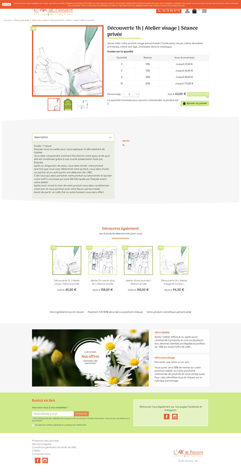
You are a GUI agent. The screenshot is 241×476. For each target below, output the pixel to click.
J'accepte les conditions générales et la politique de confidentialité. (60, 425)
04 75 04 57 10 (169, 10)
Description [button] (41, 137)
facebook (166, 416)
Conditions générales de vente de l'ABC (54, 447)
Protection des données (45, 441)
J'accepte (6, 4)
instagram (175, 416)
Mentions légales (41, 444)
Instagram (45, 460)
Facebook (37, 460)
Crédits (36, 450)
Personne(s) (113, 94)
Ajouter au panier (195, 103)
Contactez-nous (41, 454)
